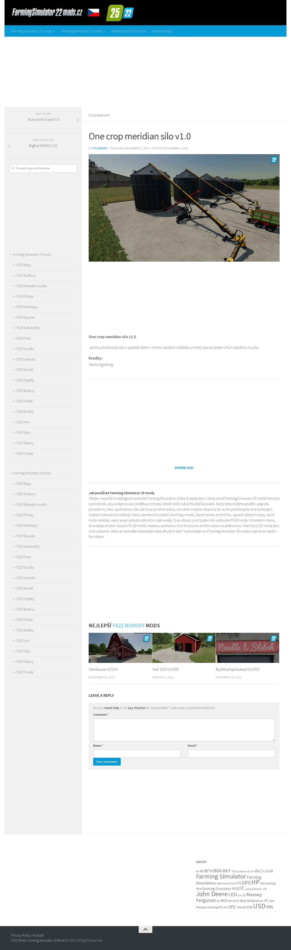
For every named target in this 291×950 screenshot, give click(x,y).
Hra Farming (268, 883)
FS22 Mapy (24, 483)
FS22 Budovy (99, 115)
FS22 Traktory (26, 494)
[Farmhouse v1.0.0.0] (120, 648)
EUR (269, 871)
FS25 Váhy (23, 432)
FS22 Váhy (23, 651)
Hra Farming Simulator (213, 888)
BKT (227, 871)
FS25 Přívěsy (25, 296)
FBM (219, 883)
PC (266, 901)
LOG (240, 895)
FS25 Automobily (28, 328)
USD (259, 906)
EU (264, 871)
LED (232, 894)
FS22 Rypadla (26, 536)
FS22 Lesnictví (26, 578)
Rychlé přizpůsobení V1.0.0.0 (237, 669)
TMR (238, 907)
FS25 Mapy (24, 265)
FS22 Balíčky (25, 630)
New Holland (248, 901)
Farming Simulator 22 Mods (46, 940)
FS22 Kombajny (27, 525)
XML (270, 906)
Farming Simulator (221, 876)
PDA (271, 901)
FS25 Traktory (26, 275)
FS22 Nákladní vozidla (32, 504)
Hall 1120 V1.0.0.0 (165, 669)
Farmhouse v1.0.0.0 (103, 669)
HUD (236, 888)
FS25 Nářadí (25, 370)
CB (233, 871)
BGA (217, 871)
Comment (101, 714)
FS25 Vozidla (25, 349)
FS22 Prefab (25, 620)
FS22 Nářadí (25, 588)
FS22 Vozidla (25, 567)
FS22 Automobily (28, 546)
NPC (261, 901)
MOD (224, 901)
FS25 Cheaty (25, 453)
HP (255, 882)
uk (243, 907)
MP (230, 901)
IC (242, 888)
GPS (246, 882)
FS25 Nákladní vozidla (32, 286)
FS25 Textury (25, 443)
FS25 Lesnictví (26, 359)
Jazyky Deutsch (253, 889)
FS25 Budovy (26, 390)
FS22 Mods (18, 940)
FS (239, 883)
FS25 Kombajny (27, 307)
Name (98, 745)
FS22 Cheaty (25, 672)
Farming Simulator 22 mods (81, 31)
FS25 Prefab (25, 401)
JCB (264, 889)
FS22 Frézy (24, 557)
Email (193, 745)
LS (244, 895)
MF (218, 901)
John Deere (212, 894)
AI (201, 870)
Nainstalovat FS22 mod (129, 31)
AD (197, 871)
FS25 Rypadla (26, 317)
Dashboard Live (244, 871)
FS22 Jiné (23, 640)
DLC (258, 870)
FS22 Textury (25, 661)
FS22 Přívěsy (25, 515)
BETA (208, 870)
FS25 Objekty (25, 380)
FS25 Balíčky (25, 411)
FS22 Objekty (25, 599)
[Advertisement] (145, 71)
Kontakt (38, 935)
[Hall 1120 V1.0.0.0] (184, 648)
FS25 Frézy (24, 338)
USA (249, 907)
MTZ (236, 901)
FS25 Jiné (23, 422)
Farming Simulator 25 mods (31, 31)
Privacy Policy (21, 935)
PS (221, 907)
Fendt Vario (229, 883)
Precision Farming (207, 907)
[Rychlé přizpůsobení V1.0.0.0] (247, 648)
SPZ (232, 906)
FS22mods (100, 148)
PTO (225, 907)
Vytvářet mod (162, 31)
